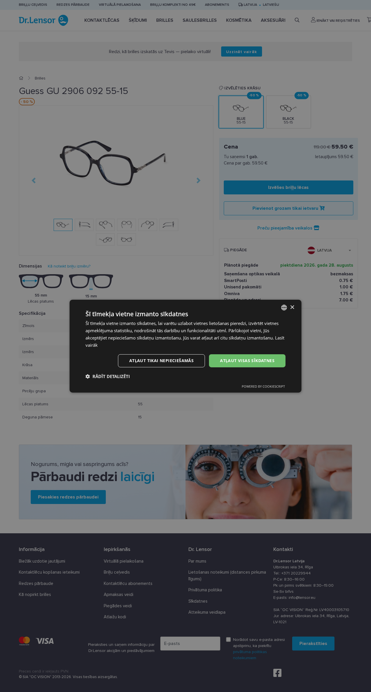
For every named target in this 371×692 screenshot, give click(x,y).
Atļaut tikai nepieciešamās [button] (161, 360)
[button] (108, 376)
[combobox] (284, 307)
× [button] (292, 307)
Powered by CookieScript (263, 386)
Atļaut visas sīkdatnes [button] (247, 360)
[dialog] (185, 345)
